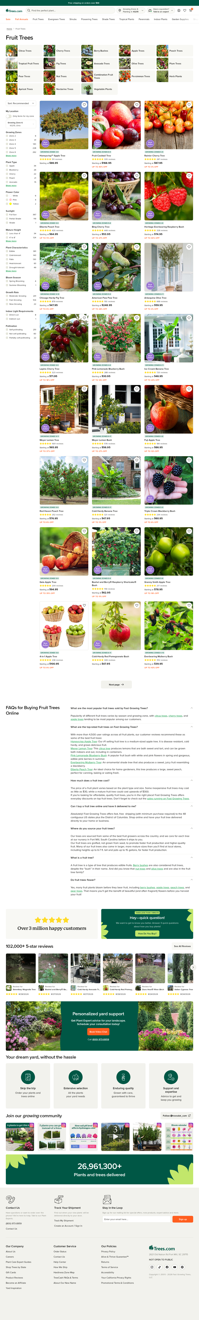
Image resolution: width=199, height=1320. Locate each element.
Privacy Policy (108, 1251)
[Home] (14, 10)
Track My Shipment (64, 1220)
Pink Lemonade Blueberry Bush (89, 755)
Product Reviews (14, 1277)
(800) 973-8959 (100, 1039)
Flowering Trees (89, 19)
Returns (105, 1262)
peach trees (177, 887)
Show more (11, 155)
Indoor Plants (160, 19)
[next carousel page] (193, 967)
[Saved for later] (84, 105)
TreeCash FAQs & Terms (66, 1277)
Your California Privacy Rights (116, 1277)
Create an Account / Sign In (68, 1225)
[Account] (179, 10)
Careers (10, 1256)
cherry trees (175, 715)
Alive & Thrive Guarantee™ (114, 1256)
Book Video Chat (98, 1031)
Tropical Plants (126, 19)
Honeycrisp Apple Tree (84, 741)
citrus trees (161, 715)
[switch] (9, 116)
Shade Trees (108, 19)
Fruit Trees (38, 19)
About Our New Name (65, 1283)
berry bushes (147, 887)
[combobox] (21, 103)
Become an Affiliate (16, 1283)
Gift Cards (11, 1272)
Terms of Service (109, 1267)
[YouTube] (175, 1267)
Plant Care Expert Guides (18, 1262)
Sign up (183, 1219)
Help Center (60, 1262)
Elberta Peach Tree (81, 769)
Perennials (144, 19)
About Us (10, 1251)
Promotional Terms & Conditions (117, 1283)
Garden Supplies (180, 19)
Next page (114, 684)
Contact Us (11, 1228)
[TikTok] (159, 1267)
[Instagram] (152, 1267)
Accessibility (107, 1272)
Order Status (60, 1251)
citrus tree (104, 748)
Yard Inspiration (14, 1288)
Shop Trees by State (16, 1267)
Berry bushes (140, 865)
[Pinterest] (182, 1267)
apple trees (77, 719)
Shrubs (72, 19)
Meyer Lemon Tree (81, 748)
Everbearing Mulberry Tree (86, 762)
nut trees (140, 868)
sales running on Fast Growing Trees (168, 798)
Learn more (119, 3)
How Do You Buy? (147, 933)
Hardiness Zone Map (64, 1272)
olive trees (157, 868)
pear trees (76, 890)
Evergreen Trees (56, 19)
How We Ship (60, 1267)
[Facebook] (167, 1267)
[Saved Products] (184, 10)
